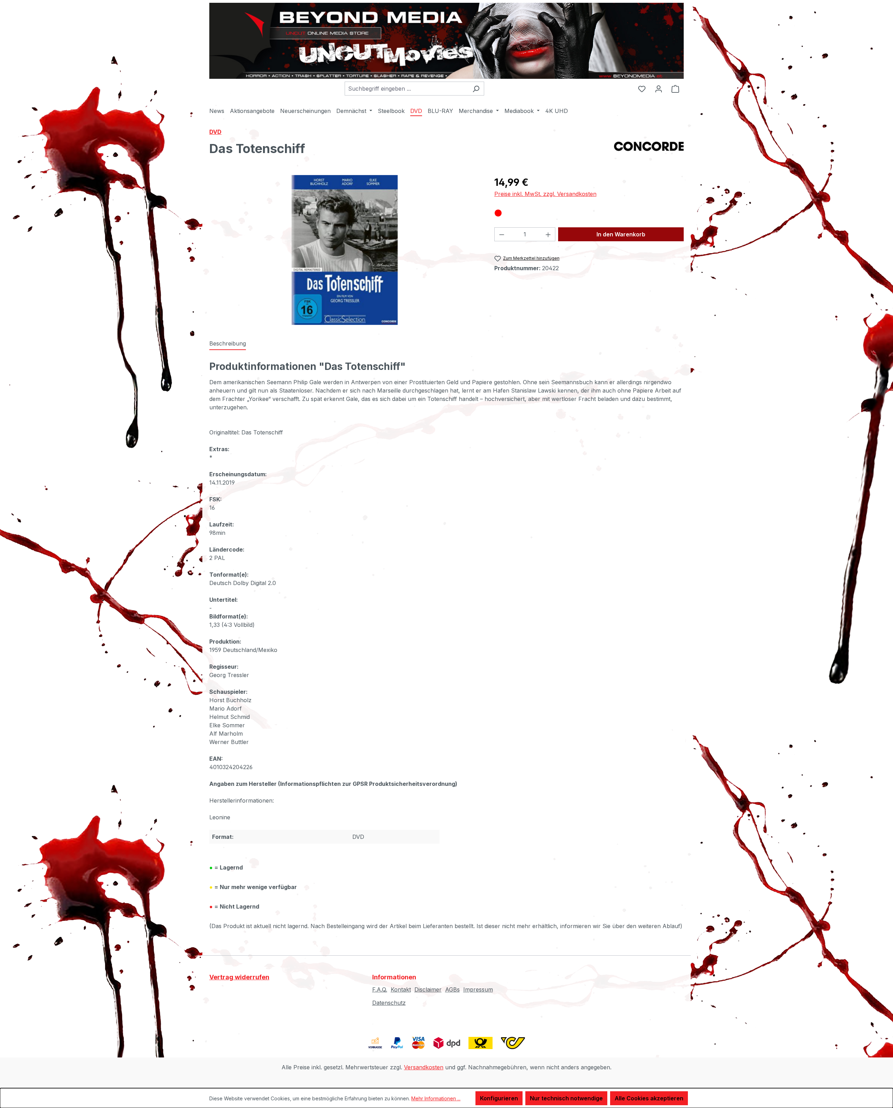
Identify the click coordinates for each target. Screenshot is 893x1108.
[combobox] (406, 89)
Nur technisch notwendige (566, 1098)
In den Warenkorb (620, 234)
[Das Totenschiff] (345, 250)
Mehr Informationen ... (435, 1098)
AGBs (452, 989)
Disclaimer (428, 989)
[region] (344, 250)
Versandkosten (423, 1067)
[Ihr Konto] (658, 89)
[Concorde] (649, 151)
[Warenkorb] (675, 89)
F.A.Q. (379, 989)
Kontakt (401, 989)
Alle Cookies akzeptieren (649, 1098)
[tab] (227, 343)
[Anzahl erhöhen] (548, 234)
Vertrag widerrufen (239, 977)
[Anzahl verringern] (501, 234)
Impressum (478, 989)
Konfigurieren (499, 1098)
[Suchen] (476, 89)
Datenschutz (389, 1002)
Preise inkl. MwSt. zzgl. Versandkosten (545, 193)
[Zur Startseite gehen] (446, 41)
